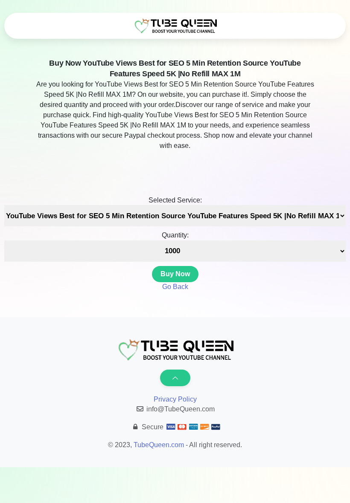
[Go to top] (175, 378)
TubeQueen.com (159, 444)
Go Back (175, 286)
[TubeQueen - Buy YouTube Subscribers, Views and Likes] (175, 26)
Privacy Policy (175, 399)
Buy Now (175, 274)
